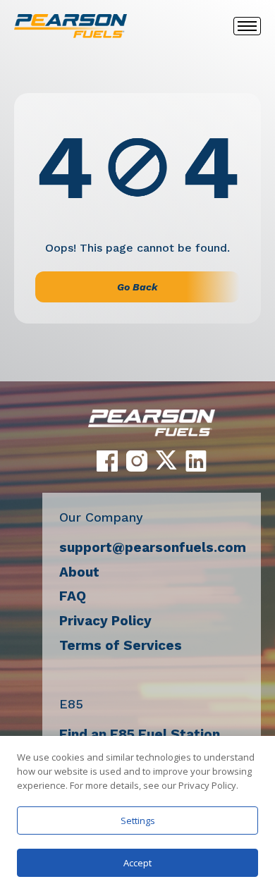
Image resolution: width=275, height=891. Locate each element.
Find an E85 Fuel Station (139, 734)
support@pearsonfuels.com (152, 547)
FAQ (72, 596)
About (79, 572)
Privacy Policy (105, 621)
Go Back (137, 287)
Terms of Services (120, 645)
